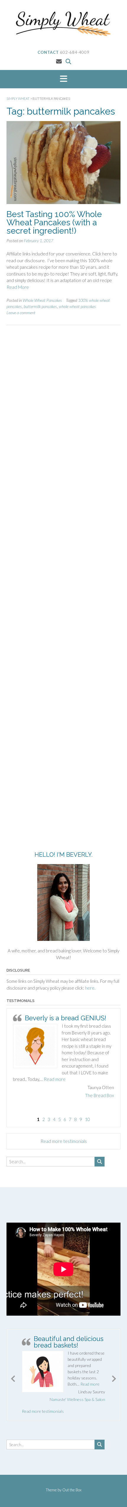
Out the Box (72, 1490)
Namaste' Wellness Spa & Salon (77, 1399)
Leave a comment (20, 312)
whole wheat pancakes (77, 306)
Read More (17, 287)
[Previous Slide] (13, 1377)
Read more (55, 1079)
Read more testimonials (63, 1141)
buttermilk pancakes (40, 306)
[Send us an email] (59, 61)
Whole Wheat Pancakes (42, 300)
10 (87, 1119)
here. (90, 987)
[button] (63, 79)
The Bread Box (99, 1095)
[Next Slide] (114, 1377)
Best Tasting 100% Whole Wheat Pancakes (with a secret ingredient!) (54, 222)
